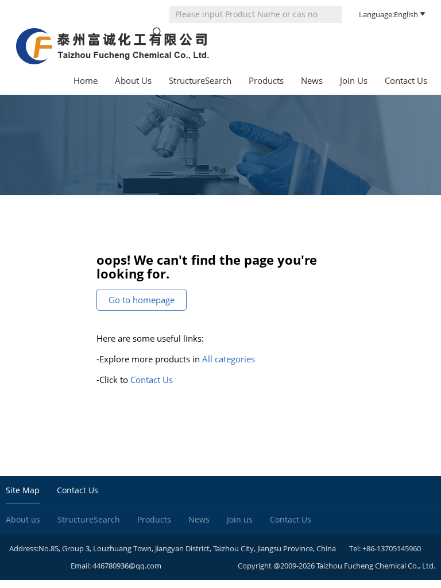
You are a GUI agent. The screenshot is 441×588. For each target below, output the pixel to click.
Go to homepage (142, 299)
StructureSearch (200, 80)
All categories (228, 359)
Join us (354, 80)
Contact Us (406, 80)
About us (133, 80)
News (312, 80)
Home (86, 80)
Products (266, 80)
